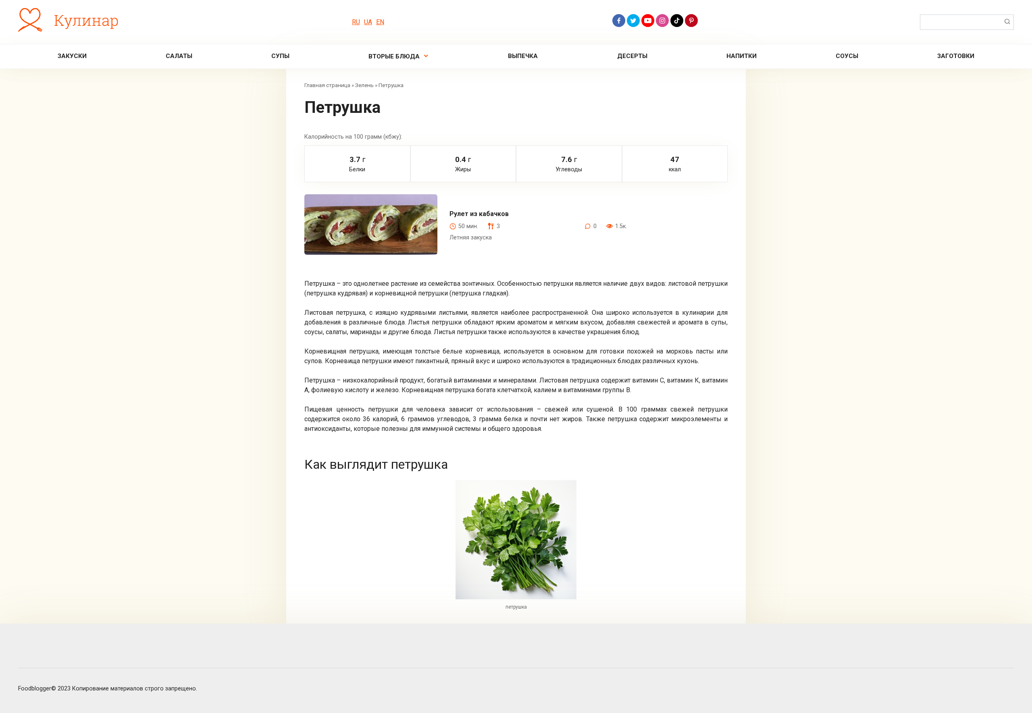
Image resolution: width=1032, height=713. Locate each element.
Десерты (632, 56)
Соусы (847, 56)
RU (356, 22)
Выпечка (523, 56)
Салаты (179, 56)
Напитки (741, 56)
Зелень (364, 85)
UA (368, 22)
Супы (280, 56)
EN (380, 22)
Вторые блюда (394, 56)
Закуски (72, 56)
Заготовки (955, 56)
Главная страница (327, 85)
